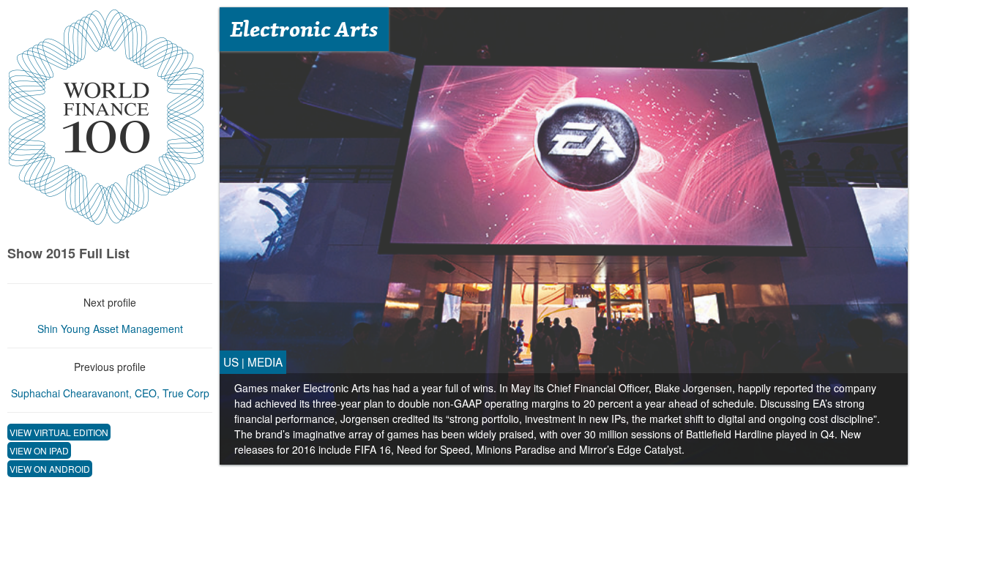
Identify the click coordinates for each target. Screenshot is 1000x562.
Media (265, 361)
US (231, 361)
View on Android (50, 468)
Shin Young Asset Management (110, 328)
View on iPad (39, 450)
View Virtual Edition (59, 432)
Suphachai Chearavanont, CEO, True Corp (110, 393)
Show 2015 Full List (68, 253)
